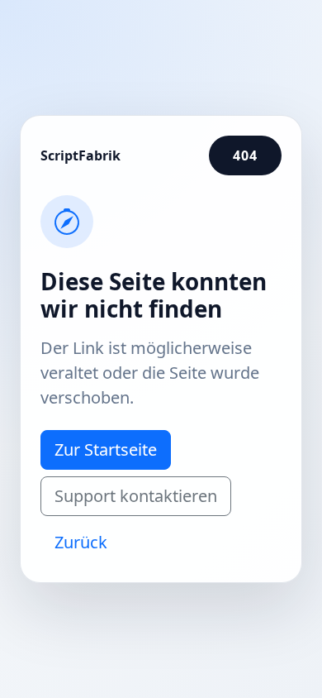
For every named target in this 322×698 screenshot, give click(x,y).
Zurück (80, 542)
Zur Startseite (105, 449)
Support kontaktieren (135, 496)
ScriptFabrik (80, 155)
